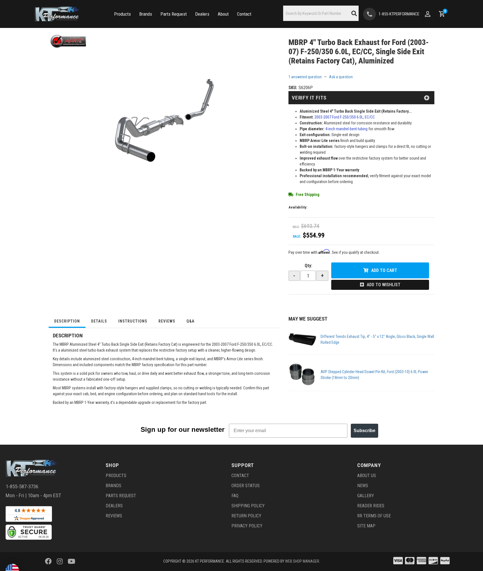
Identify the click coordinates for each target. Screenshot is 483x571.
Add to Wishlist (384, 284)
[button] (122, 14)
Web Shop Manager (302, 561)
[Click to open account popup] (427, 14)
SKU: (292, 87)
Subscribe (364, 430)
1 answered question (305, 77)
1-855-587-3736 (22, 486)
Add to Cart (384, 270)
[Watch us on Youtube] (71, 561)
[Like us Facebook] (48, 561)
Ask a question (341, 77)
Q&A (190, 321)
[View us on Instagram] (60, 561)
